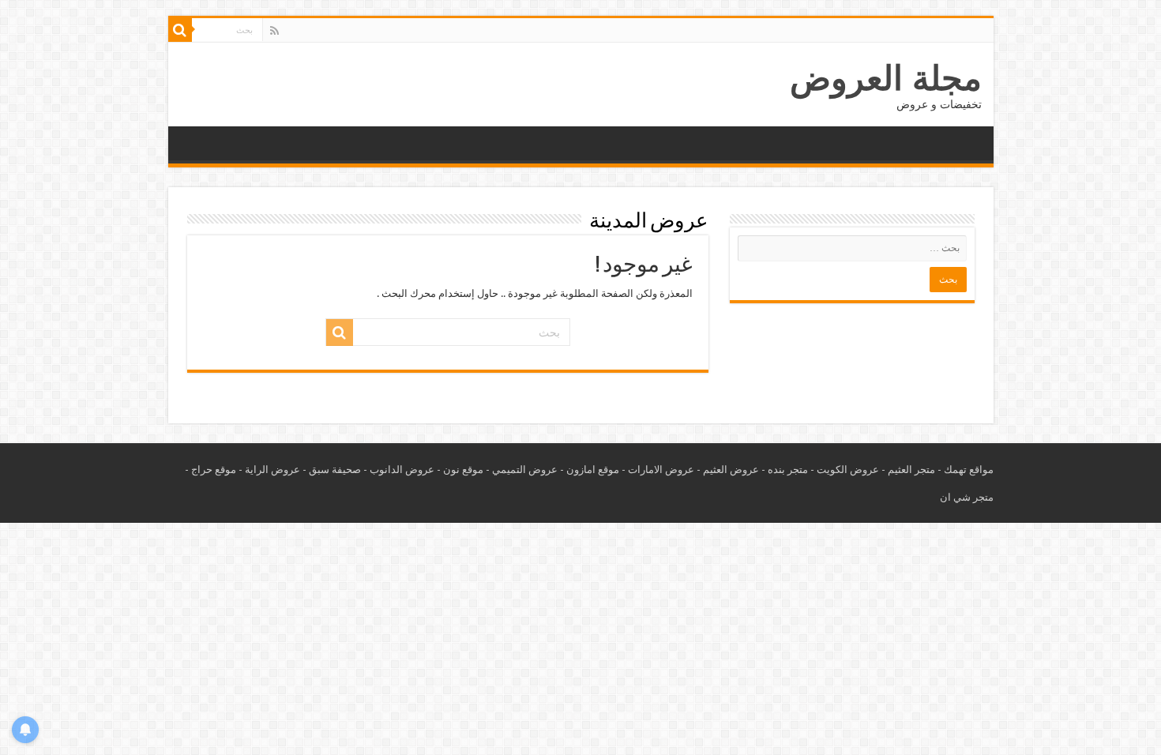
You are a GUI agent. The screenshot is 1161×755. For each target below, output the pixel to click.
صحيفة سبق (335, 469)
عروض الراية (272, 469)
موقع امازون (592, 469)
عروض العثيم (731, 469)
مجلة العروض (886, 78)
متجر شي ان (967, 497)
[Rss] (274, 30)
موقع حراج (213, 469)
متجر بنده (788, 469)
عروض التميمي (525, 469)
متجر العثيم (911, 469)
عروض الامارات (661, 469)
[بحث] (180, 30)
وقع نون (460, 469)
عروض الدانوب (402, 469)
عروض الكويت (848, 469)
